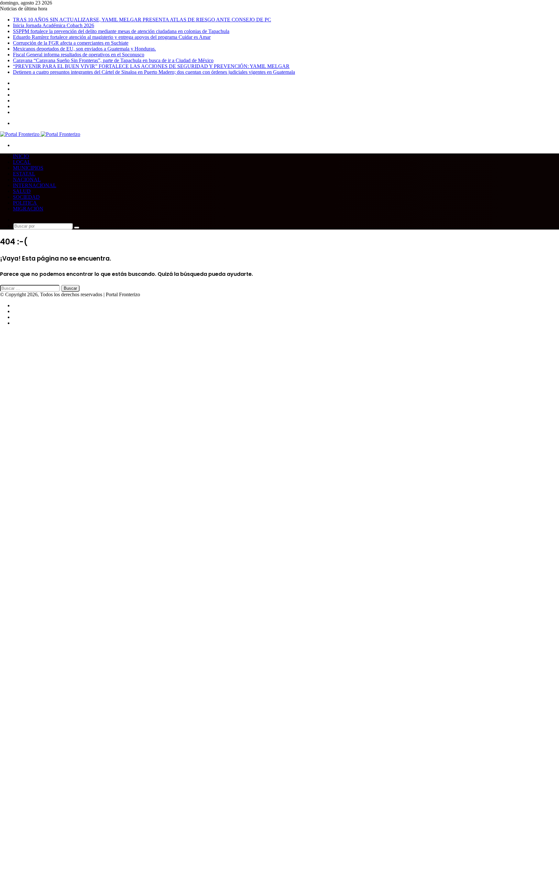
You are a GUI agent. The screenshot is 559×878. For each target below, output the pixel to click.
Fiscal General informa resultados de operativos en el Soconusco (78, 54)
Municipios (28, 168)
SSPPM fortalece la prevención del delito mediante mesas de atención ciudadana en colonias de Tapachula (121, 31)
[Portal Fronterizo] (40, 134)
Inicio (21, 156)
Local (22, 162)
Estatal (24, 173)
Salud (22, 191)
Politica (25, 203)
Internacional (34, 185)
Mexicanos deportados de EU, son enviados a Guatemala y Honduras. (84, 48)
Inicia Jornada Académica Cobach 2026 (53, 25)
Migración (28, 208)
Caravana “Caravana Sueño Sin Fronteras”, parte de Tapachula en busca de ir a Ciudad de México (113, 60)
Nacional (27, 179)
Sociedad (26, 197)
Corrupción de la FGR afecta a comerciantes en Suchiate (70, 43)
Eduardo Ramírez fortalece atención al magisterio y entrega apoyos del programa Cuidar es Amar (112, 37)
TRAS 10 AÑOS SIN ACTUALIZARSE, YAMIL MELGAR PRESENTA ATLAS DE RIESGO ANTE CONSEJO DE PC (142, 19)
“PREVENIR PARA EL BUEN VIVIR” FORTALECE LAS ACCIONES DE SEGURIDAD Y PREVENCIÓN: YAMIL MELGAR (151, 66)
